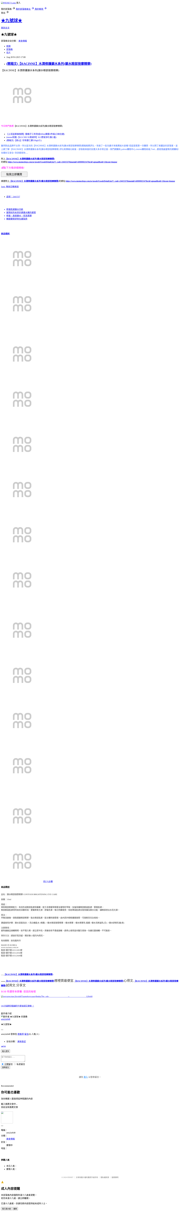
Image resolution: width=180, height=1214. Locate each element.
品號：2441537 (13, 197)
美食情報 (22, 41)
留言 (26, 1034)
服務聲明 (115, 1177)
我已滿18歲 (6, 1209)
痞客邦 (21, 1034)
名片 (8, 52)
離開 (15, 1209)
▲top (3, 1046)
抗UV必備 (48, 881)
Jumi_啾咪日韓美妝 (10, 187)
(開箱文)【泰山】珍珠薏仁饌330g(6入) (24, 140)
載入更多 (5, 1051)
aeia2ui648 (5, 1019)
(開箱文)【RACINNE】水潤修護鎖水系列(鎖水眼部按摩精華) (48, 63)
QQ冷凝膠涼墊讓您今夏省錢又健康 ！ (17, 1006)
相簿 (8, 46)
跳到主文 (5, 28)
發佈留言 (5, 1067)
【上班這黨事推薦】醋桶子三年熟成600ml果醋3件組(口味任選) (35, 134)
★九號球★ (11, 20)
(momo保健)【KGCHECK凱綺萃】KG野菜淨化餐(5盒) (31, 137)
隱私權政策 (105, 1177)
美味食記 (21, 1041)
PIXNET (70, 1177)
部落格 (9, 49)
